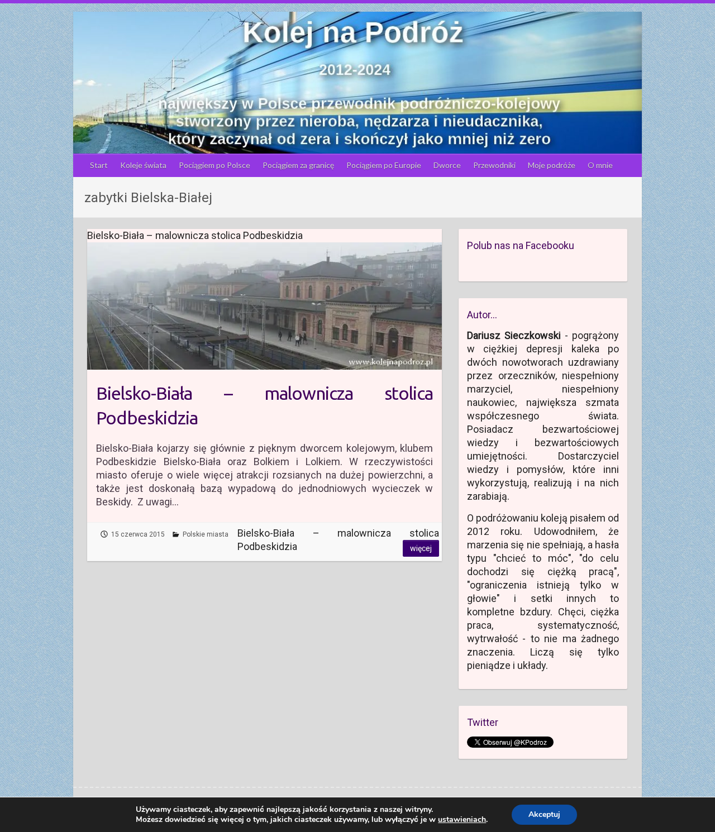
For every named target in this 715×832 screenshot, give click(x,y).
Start (99, 165)
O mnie (600, 165)
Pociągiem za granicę (298, 165)
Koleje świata (143, 165)
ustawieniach (462, 820)
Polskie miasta (205, 534)
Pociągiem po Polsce (214, 165)
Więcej (421, 548)
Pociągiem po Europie (383, 165)
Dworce (447, 165)
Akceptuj (544, 814)
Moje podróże (551, 165)
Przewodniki (494, 165)
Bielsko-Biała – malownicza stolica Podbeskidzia (264, 405)
